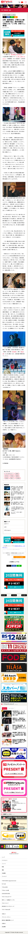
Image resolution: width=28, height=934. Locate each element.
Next (26, 846)
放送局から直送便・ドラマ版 (9, 14)
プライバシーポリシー (6, 917)
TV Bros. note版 (5, 890)
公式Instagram (7, 530)
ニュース (3, 863)
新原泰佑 (19, 54)
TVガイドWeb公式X (6, 909)
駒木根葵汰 (13, 54)
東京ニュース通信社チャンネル (8, 900)
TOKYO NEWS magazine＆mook (9, 880)
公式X (5, 527)
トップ (3, 857)
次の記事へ (24, 595)
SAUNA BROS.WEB (6, 893)
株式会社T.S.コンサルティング (8, 906)
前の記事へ (4, 595)
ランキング (4, 876)
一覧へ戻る (14, 595)
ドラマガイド (4, 860)
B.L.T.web (4, 884)
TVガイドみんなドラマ (6, 896)
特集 (3, 866)
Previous (2, 846)
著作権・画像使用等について (8, 920)
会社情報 (4, 926)
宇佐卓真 (14, 351)
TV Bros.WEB (5, 887)
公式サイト (6, 523)
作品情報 (4, 873)
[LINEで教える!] (12, 17)
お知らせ (4, 913)
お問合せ (4, 923)
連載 (3, 870)
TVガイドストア (5, 903)
